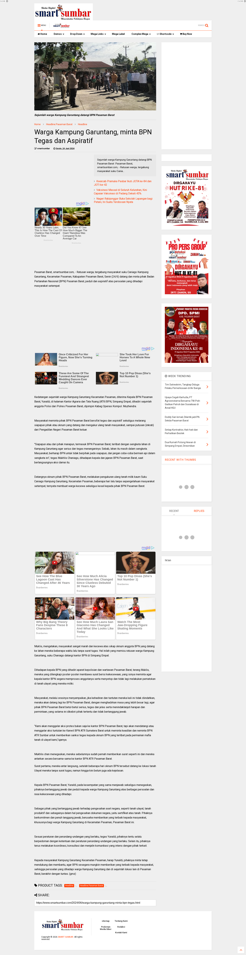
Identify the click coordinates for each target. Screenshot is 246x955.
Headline (82, 124)
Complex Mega (140, 34)
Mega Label (118, 34)
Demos (58, 34)
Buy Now (187, 34)
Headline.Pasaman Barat (59, 124)
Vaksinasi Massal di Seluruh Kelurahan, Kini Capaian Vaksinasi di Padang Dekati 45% (120, 191)
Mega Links (97, 34)
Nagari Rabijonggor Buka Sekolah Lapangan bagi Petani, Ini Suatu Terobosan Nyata (123, 200)
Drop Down (76, 34)
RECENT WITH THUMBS (180, 459)
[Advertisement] (62, 178)
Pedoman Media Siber (105, 928)
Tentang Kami (121, 921)
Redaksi (121, 927)
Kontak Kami (121, 932)
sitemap (105, 921)
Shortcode (165, 34)
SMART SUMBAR (65, 937)
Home (43, 34)
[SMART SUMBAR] (61, 26)
